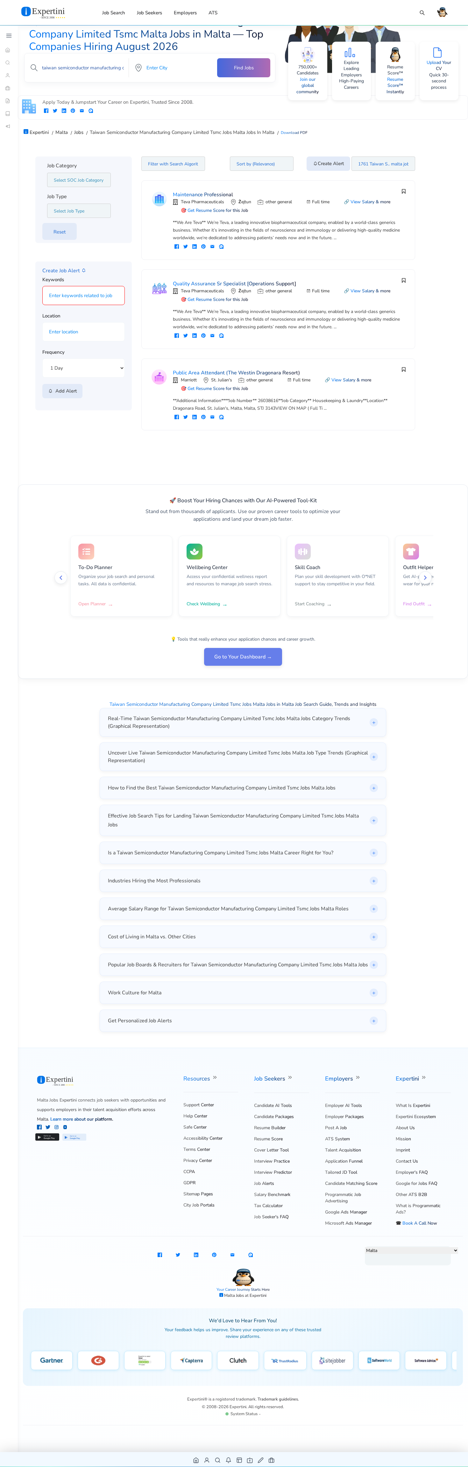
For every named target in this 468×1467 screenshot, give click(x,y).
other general (279, 202)
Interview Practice (272, 1161)
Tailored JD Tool (341, 1172)
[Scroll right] (425, 577)
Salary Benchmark (272, 1195)
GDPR (189, 1183)
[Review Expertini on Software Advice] (426, 1360)
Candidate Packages (274, 1117)
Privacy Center (197, 1161)
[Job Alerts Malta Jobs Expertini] (228, 1460)
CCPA (189, 1172)
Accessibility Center (203, 1138)
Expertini (408, 1078)
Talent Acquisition (343, 1150)
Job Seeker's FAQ (271, 1217)
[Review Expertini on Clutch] (238, 1360)
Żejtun (244, 202)
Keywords (53, 279)
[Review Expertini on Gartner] (52, 1360)
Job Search (113, 13)
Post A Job (336, 1128)
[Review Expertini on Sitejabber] (332, 1360)
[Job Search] (422, 13)
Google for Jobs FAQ (416, 1183)
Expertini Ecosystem (416, 1117)
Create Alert (331, 163)
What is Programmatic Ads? (418, 1209)
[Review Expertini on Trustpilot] (145, 1360)
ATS (213, 13)
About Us (405, 1128)
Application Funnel (344, 1161)
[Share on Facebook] (46, 111)
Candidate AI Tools (273, 1105)
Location (51, 316)
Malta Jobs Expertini (57, 1100)
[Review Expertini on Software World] (379, 1360)
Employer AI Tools (343, 1105)
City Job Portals (199, 1205)
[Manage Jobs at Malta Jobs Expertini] (271, 1460)
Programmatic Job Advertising (343, 1198)
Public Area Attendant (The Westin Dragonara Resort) (236, 372)
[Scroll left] (60, 577)
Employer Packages (344, 1117)
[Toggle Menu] (9, 36)
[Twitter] (49, 1128)
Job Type (57, 196)
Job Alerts (264, 1183)
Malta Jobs (234, 1295)
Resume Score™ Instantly (395, 85)
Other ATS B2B (411, 1195)
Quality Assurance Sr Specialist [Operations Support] (234, 283)
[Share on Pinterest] (73, 111)
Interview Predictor (273, 1172)
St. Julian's (221, 380)
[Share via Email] (82, 111)
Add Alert (65, 391)
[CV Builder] (9, 101)
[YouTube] (65, 1128)
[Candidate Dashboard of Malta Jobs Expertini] (207, 1460)
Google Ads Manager (346, 1212)
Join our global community (307, 85)
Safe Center (195, 1127)
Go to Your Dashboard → (243, 656)
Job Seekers (149, 13)
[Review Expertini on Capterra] (191, 1360)
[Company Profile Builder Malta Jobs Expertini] (250, 1460)
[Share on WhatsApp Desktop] (91, 111)
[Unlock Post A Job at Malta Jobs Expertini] (261, 1460)
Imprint (403, 1150)
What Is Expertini (413, 1105)
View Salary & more (370, 202)
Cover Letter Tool (271, 1150)
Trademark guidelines (278, 1399)
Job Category (62, 165)
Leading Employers (351, 72)
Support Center (198, 1105)
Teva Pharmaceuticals (202, 202)
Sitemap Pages (198, 1194)
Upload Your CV (439, 65)
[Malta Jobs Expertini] (51, 12)
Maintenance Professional (203, 194)
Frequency (53, 352)
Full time (321, 202)
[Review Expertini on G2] (98, 1360)
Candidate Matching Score (351, 1183)
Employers (185, 13)
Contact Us (407, 1161)
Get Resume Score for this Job (218, 210)
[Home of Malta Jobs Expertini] (196, 1460)
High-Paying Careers (351, 84)
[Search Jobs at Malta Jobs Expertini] (218, 1460)
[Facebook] (40, 1128)
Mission (403, 1139)
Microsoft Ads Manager (348, 1223)
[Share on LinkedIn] (64, 111)
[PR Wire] (9, 126)
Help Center (195, 1116)
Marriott (189, 380)
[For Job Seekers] (9, 75)
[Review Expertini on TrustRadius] (285, 1360)
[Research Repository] (9, 113)
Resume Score (268, 1139)
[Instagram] (57, 1128)
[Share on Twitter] (55, 111)
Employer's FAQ (412, 1172)
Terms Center (196, 1149)
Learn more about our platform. (81, 1119)
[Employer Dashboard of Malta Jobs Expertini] (239, 1460)
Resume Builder (270, 1128)
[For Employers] (9, 88)
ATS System (337, 1139)
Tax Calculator (268, 1206)
